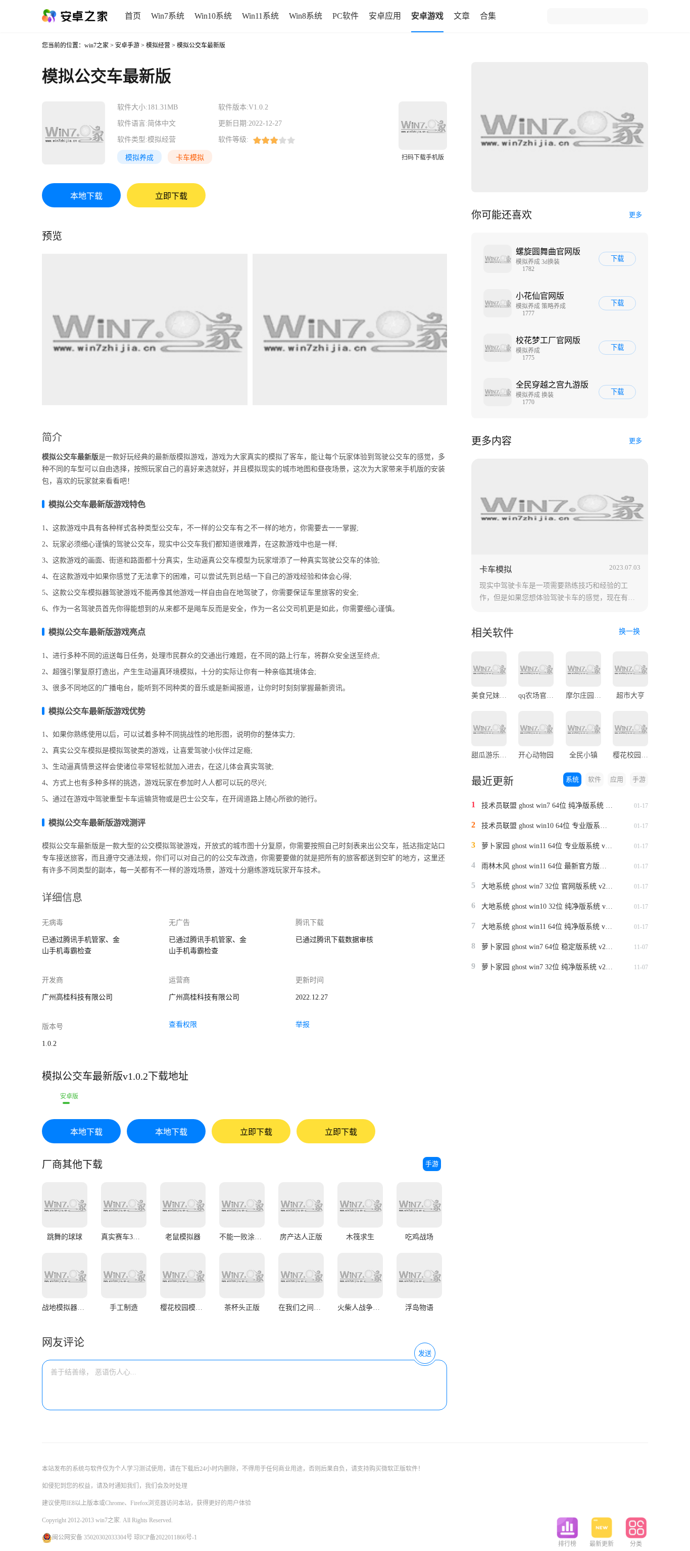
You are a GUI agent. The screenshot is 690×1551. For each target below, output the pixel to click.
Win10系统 (213, 16)
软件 (594, 779)
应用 (616, 779)
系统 (572, 779)
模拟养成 (139, 157)
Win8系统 (305, 16)
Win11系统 (260, 16)
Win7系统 (167, 16)
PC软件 (345, 16)
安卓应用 (385, 16)
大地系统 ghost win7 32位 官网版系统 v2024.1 (547, 886)
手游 (431, 1164)
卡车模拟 (190, 157)
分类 (636, 1543)
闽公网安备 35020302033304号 (92, 1537)
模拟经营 (158, 45)
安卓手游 (127, 45)
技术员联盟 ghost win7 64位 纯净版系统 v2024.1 (547, 805)
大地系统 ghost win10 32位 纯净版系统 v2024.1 (547, 906)
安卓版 (69, 1096)
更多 (635, 214)
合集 (488, 16)
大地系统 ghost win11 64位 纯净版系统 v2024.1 (547, 926)
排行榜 (567, 1543)
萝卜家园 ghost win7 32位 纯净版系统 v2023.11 (547, 967)
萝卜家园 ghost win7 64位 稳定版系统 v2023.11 (547, 947)
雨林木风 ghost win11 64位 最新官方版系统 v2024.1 (547, 866)
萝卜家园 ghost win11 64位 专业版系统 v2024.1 (547, 846)
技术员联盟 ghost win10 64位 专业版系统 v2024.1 (547, 825)
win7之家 (96, 45)
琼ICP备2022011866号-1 (165, 1537)
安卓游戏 (427, 16)
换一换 (630, 631)
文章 (462, 16)
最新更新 (601, 1543)
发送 (424, 1353)
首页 (133, 16)
